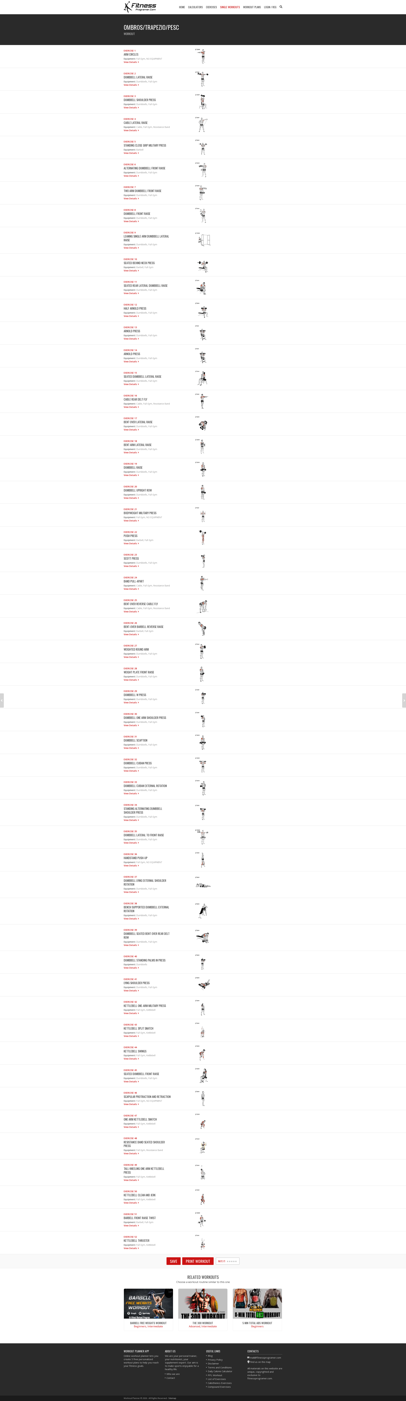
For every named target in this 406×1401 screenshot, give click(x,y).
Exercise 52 (130, 1236)
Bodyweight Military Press (140, 513)
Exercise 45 (130, 1070)
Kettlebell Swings (135, 1051)
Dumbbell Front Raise (137, 213)
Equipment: (130, 58)
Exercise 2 (130, 73)
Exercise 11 (130, 281)
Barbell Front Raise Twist (140, 1218)
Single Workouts (230, 7)
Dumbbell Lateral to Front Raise (144, 835)
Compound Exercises (219, 1386)
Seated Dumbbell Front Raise (141, 1074)
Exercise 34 (130, 804)
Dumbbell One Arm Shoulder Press (145, 717)
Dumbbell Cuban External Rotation (145, 786)
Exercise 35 (130, 831)
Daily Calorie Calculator (220, 1371)
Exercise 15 (130, 372)
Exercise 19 (130, 463)
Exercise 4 (130, 118)
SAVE (173, 1261)
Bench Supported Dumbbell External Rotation (146, 909)
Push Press (130, 535)
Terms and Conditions (220, 1367)
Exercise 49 (130, 1164)
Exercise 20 (130, 486)
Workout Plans (252, 7)
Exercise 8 (130, 209)
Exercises (211, 7)
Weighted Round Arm (136, 649)
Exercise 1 (130, 50)
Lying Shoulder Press (137, 983)
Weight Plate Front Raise (139, 672)
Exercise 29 (130, 691)
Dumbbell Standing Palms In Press (144, 960)
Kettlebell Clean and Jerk (140, 1195)
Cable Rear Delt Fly (135, 399)
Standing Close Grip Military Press (145, 145)
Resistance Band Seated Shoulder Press (144, 1144)
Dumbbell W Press (135, 695)
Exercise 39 (130, 929)
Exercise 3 (130, 96)
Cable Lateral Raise (136, 122)
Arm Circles (131, 54)
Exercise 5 (130, 141)
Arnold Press (132, 331)
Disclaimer (213, 1363)
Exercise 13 (130, 327)
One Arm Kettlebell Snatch (140, 1119)
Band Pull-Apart (134, 581)
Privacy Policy (215, 1359)
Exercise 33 (130, 782)
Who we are (173, 1373)
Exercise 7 (130, 187)
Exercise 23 (130, 554)
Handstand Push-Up (135, 858)
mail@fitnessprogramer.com (265, 1357)
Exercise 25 (130, 600)
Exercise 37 (130, 876)
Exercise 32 (130, 759)
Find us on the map (260, 1361)
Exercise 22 (130, 531)
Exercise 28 (130, 668)
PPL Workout (215, 1375)
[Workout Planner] (140, 7)
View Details (131, 62)
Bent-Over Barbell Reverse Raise (144, 626)
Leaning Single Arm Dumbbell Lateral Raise (146, 238)
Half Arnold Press (135, 308)
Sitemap (172, 1398)
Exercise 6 (130, 164)
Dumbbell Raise (133, 467)
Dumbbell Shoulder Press (140, 100)
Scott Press (131, 558)
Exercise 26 (130, 622)
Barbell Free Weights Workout (148, 1323)
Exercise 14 (130, 350)
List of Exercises (217, 1379)
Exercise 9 (130, 232)
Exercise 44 (130, 1047)
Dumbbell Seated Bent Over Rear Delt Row (147, 935)
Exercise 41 (130, 979)
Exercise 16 (130, 395)
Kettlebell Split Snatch (138, 1028)
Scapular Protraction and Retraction (147, 1096)
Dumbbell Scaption (135, 740)
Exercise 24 (130, 577)
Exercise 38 (130, 903)
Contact (171, 1377)
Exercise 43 (130, 1024)
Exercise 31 (130, 736)
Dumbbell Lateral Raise (138, 77)
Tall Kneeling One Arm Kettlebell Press (144, 1170)
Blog (210, 1355)
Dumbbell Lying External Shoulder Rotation (145, 882)
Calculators (195, 7)
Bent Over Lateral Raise (138, 422)
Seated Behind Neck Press (139, 263)
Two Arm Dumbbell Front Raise (142, 191)
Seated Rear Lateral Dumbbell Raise (146, 285)
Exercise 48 (130, 1138)
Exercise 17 (130, 418)
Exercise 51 (130, 1214)
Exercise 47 (130, 1115)
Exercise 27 (130, 645)
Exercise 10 (130, 259)
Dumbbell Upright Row (138, 490)
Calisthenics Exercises (220, 1383)
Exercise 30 (130, 713)
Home (182, 7)
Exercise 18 (130, 441)
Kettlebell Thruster (136, 1240)
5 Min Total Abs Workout (257, 1323)
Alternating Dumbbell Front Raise (144, 168)
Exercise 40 (130, 956)
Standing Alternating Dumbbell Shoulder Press (143, 810)
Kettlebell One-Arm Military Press (145, 1005)
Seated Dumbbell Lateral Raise (142, 376)
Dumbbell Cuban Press (138, 763)
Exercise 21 (130, 509)
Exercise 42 (130, 1001)
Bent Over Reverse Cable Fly (141, 604)
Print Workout (198, 1261)
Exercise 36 (130, 854)
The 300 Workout (203, 1323)
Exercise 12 (130, 304)
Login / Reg (270, 7)
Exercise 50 (130, 1191)
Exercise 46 (130, 1092)
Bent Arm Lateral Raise (138, 445)
